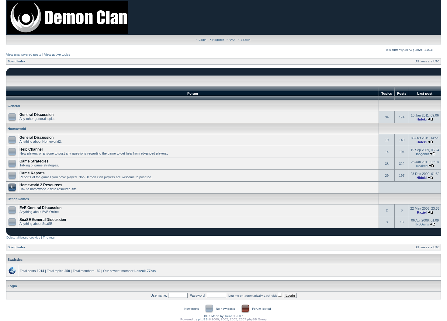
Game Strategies (34, 161)
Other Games (18, 199)
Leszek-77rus (145, 271)
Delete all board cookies (23, 237)
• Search (244, 39)
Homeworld (17, 129)
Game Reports (32, 173)
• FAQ (231, 39)
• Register (217, 39)
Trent (228, 316)
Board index (17, 61)
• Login (201, 39)
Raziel (422, 212)
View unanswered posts (23, 54)
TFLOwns (421, 224)
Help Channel (31, 149)
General (14, 106)
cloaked (422, 166)
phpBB (203, 319)
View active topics (57, 54)
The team (49, 237)
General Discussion (36, 115)
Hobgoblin (421, 154)
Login (12, 286)
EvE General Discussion (40, 208)
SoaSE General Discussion (42, 220)
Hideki (422, 119)
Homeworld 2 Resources (40, 185)
